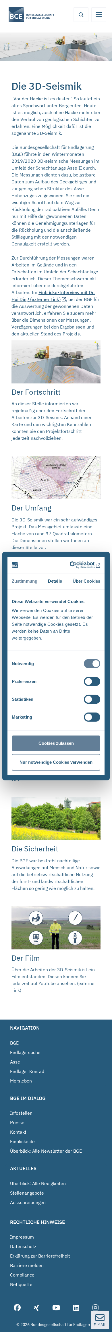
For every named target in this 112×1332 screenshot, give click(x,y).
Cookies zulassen (56, 743)
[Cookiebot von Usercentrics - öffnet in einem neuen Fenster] (76, 565)
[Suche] (81, 14)
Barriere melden (27, 1265)
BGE (14, 1043)
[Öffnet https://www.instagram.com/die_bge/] (95, 1308)
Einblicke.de (22, 1141)
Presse (17, 1122)
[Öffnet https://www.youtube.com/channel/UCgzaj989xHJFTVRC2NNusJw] (56, 1308)
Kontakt (18, 1132)
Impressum (22, 1237)
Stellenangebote (27, 1193)
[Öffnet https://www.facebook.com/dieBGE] (17, 1308)
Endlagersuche (25, 1052)
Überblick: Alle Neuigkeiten (38, 1183)
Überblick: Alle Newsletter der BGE (46, 1151)
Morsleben (21, 1081)
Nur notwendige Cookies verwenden (56, 761)
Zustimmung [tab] (24, 580)
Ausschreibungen (28, 1202)
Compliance (22, 1275)
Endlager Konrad (27, 1071)
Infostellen (21, 1113)
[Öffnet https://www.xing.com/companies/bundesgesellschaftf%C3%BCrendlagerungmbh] (36, 1308)
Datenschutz (23, 1246)
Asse (15, 1062)
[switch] (92, 681)
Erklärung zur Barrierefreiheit (40, 1256)
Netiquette (21, 1284)
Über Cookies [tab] (86, 580)
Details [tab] (55, 580)
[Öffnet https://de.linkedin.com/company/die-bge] (76, 1308)
